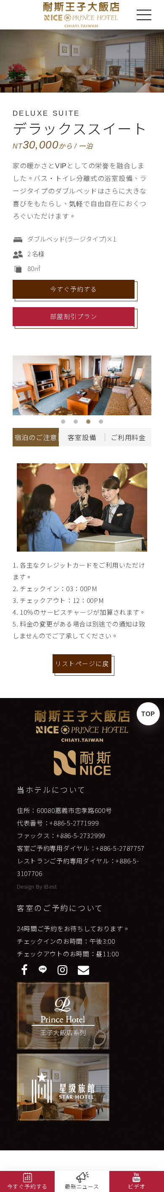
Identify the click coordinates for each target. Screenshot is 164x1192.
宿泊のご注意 (36, 437)
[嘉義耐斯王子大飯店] (82, 726)
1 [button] (63, 421)
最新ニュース (82, 1187)
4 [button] (101, 421)
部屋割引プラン (73, 316)
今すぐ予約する (73, 289)
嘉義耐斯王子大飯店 (81, 14)
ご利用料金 (128, 437)
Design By (30, 886)
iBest (50, 886)
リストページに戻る (82, 666)
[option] (82, 385)
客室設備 (82, 437)
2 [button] (75, 421)
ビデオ (136, 1187)
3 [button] (88, 421)
